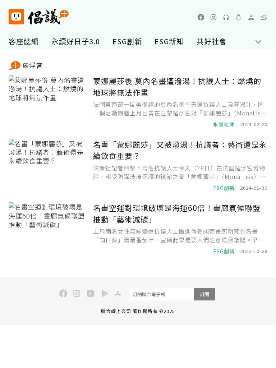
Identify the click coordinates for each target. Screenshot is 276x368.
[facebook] (200, 17)
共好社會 (212, 41)
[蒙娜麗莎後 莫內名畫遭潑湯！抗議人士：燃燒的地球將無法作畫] (48, 101)
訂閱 (204, 294)
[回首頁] (39, 16)
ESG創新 (127, 41)
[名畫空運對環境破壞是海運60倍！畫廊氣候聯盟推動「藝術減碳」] (48, 228)
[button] (263, 17)
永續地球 (224, 124)
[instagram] (213, 17)
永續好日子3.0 (75, 41)
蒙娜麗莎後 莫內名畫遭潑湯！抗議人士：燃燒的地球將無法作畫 (177, 86)
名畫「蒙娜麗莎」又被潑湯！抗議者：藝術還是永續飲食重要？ (180, 150)
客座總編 (24, 41)
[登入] (251, 17)
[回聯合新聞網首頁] (16, 16)
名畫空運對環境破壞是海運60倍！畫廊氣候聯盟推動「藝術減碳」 (177, 213)
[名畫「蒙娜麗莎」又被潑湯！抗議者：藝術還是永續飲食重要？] (48, 165)
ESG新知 (169, 41)
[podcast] (226, 17)
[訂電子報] (238, 17)
